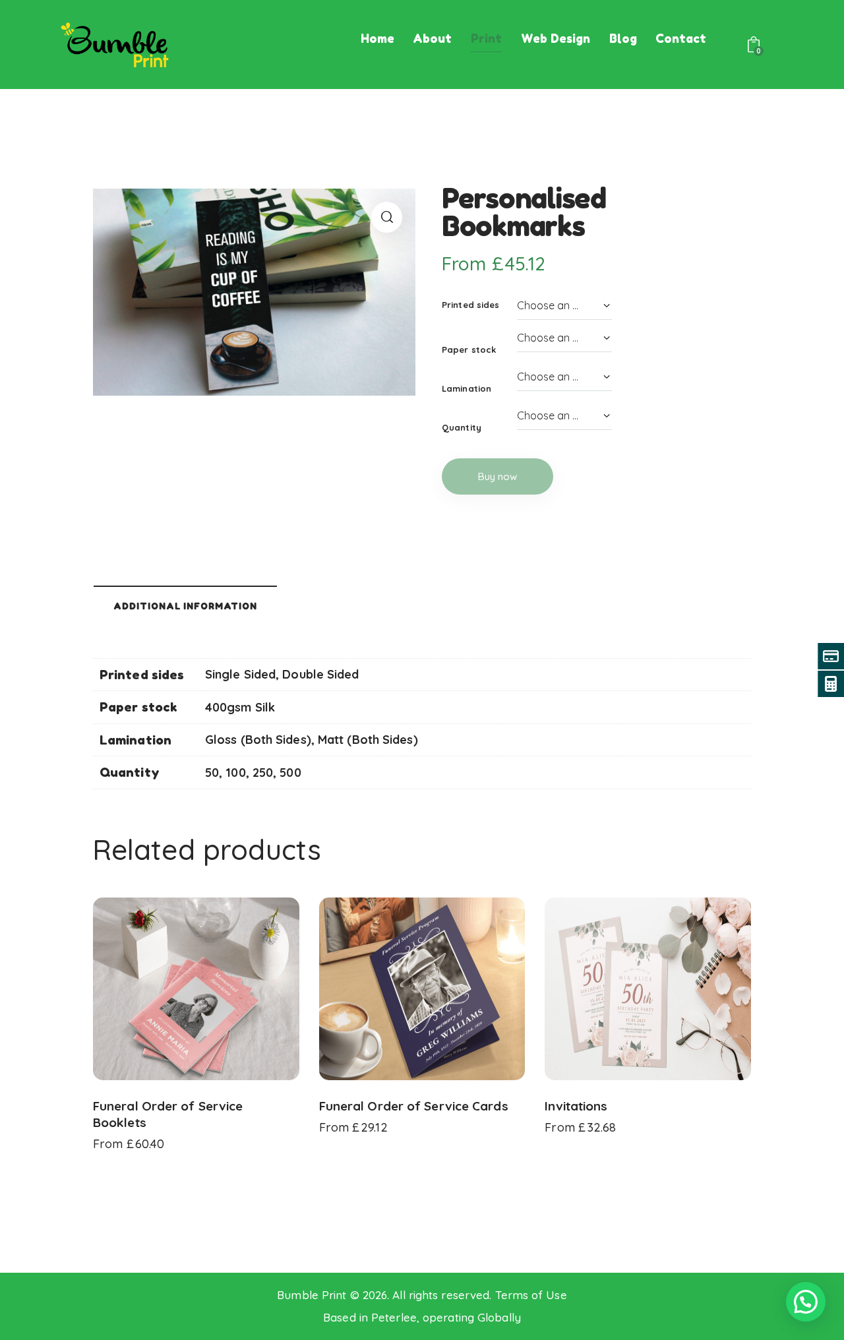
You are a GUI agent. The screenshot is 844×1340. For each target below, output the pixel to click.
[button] (386, 217)
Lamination (466, 388)
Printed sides (470, 304)
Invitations (576, 1106)
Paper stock (469, 349)
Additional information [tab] (185, 606)
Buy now (497, 476)
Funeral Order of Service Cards (413, 1106)
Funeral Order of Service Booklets (168, 1114)
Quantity (461, 427)
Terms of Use (531, 1295)
